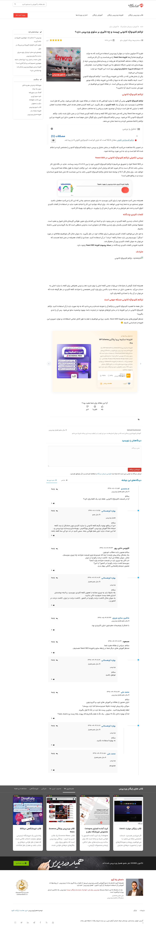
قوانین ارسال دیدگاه (104, 474)
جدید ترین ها (51, 480)
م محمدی (125, 488)
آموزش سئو (114, 27)
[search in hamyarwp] (15, 4)
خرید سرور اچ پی (36, 96)
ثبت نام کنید (20, 863)
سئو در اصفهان (36, 103)
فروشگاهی (33, 788)
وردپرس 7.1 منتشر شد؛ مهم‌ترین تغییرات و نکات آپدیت (28, 40)
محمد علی (125, 692)
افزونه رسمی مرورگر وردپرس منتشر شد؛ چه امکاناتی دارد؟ (28, 69)
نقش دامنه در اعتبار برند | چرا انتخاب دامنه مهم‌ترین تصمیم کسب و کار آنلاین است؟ (28, 62)
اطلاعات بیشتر (107, 383)
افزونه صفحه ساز (36, 111)
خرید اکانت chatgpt (35, 100)
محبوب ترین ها (55, 788)
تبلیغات (142, 910)
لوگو (135, 910)
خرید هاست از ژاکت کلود (19, 910)
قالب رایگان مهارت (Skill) (130, 828)
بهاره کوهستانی (108, 511)
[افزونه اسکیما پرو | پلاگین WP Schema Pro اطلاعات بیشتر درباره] (101, 383)
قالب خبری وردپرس (35, 107)
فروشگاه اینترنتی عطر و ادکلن (31, 85)
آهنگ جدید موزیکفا (35, 93)
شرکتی (43, 788)
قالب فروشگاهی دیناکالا (30, 828)
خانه (141, 27)
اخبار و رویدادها (81, 15)
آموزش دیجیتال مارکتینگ (129, 27)
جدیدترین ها (69, 788)
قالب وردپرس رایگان (135, 15)
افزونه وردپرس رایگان (115, 15)
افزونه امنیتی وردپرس (34, 114)
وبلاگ (130, 40)
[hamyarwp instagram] (15, 922)
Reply (53, 489)
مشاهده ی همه (20, 788)
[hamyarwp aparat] (53, 922)
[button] (140, 363)
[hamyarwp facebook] (40, 922)
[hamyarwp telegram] (34, 922)
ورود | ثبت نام (20, 15)
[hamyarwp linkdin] (27, 922)
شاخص (63, 480)
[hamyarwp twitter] (21, 922)
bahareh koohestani (134, 430)
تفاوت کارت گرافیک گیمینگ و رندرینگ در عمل (28, 47)
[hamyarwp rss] (46, 922)
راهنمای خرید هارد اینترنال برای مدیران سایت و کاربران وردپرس (29, 54)
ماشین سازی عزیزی (120, 618)
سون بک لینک (36, 89)
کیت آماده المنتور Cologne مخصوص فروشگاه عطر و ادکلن (96, 832)
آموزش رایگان (97, 15)
